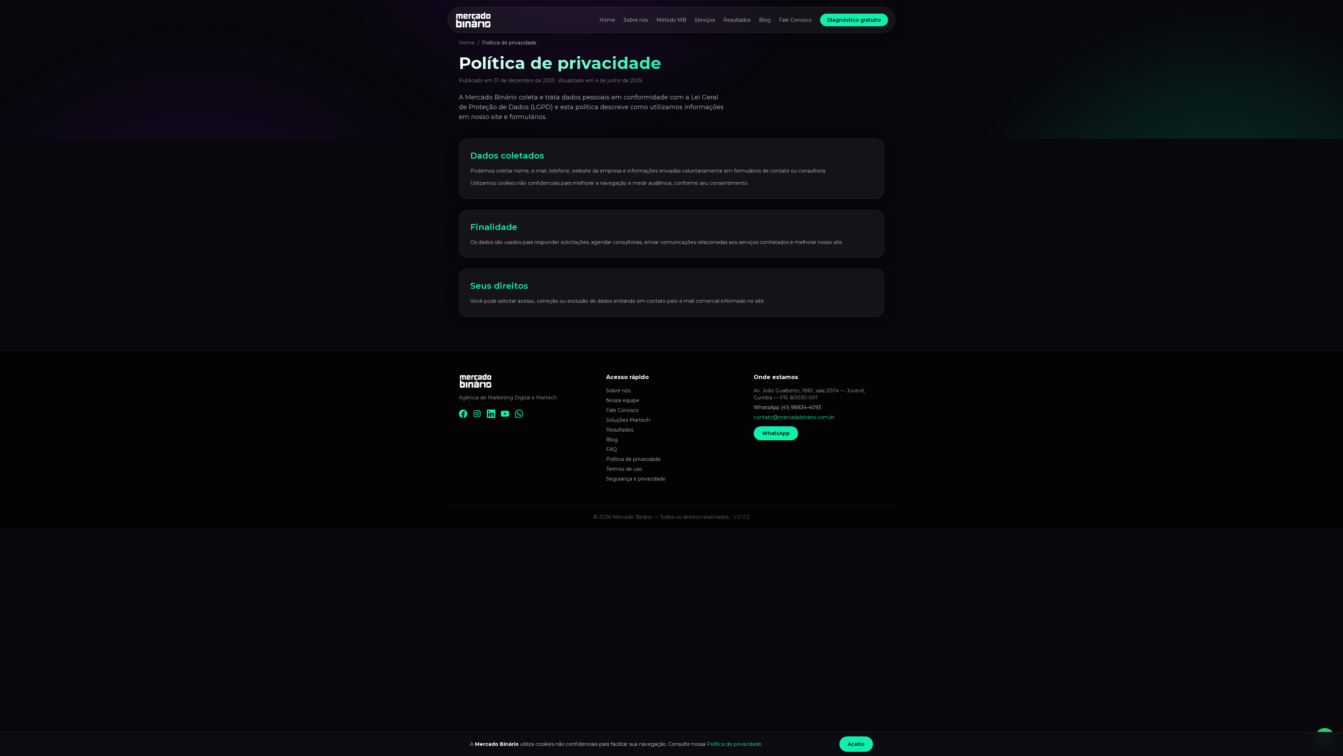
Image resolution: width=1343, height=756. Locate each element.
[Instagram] (477, 414)
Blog (764, 20)
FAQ (611, 449)
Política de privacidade (633, 459)
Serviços (705, 20)
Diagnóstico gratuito (854, 20)
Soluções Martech (628, 420)
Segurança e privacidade (636, 479)
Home (607, 20)
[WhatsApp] (519, 414)
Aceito (856, 744)
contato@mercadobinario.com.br (794, 417)
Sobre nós (636, 20)
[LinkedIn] (491, 414)
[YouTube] (505, 414)
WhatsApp (776, 433)
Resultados (737, 20)
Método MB (671, 20)
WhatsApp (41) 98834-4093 (787, 407)
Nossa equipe (622, 400)
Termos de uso (624, 469)
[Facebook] (463, 414)
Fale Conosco (795, 20)
